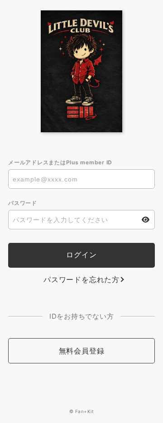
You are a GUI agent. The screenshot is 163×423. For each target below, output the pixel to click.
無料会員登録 (82, 350)
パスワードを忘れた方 (81, 279)
